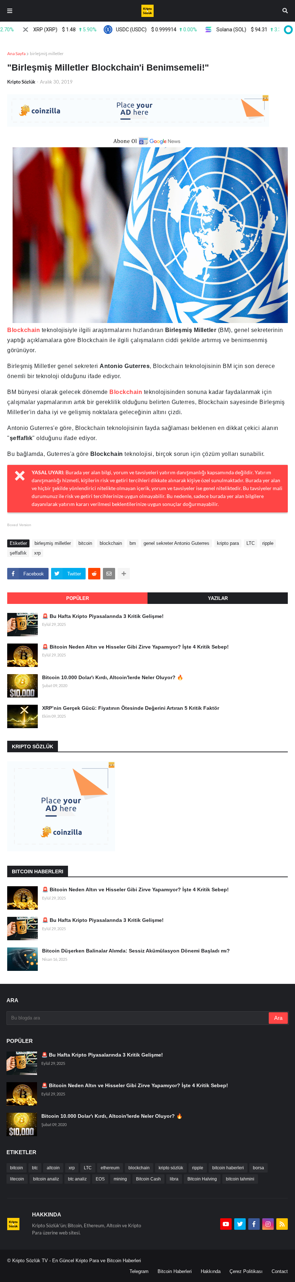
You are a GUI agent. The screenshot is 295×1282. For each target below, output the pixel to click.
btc (35, 1167)
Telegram (139, 1271)
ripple (267, 543)
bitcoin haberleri (228, 1167)
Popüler (77, 598)
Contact (280, 1271)
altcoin (53, 1167)
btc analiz (77, 1179)
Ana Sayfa (16, 53)
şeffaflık (18, 553)
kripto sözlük (171, 1167)
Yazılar (218, 598)
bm (133, 543)
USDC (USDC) (140, 29)
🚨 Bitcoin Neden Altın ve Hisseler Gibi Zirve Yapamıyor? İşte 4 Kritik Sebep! (135, 647)
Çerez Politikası (246, 1271)
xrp (37, 553)
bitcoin (85, 543)
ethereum (110, 1167)
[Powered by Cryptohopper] (287, 29)
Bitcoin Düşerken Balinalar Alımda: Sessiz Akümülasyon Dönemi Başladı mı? (136, 951)
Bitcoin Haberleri (175, 1271)
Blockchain (23, 330)
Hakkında (211, 1271)
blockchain (111, 543)
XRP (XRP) (49, 29)
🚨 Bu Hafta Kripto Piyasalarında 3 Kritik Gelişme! (103, 616)
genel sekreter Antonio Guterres (176, 543)
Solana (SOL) (236, 29)
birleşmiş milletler (47, 53)
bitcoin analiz (46, 1179)
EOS (100, 1179)
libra (174, 1179)
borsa (258, 1167)
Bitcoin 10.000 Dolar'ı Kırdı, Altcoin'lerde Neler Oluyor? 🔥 (112, 677)
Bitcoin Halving (202, 1179)
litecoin (17, 1179)
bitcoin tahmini (240, 1179)
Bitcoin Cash (148, 1179)
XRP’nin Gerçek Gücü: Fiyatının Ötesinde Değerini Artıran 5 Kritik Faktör (130, 708)
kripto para (228, 543)
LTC (250, 543)
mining (120, 1179)
